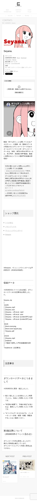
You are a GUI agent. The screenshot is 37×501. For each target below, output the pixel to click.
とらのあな (9, 222)
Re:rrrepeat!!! (6, 477)
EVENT (29, 10)
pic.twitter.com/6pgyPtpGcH (14, 190)
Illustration (8, 59)
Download (23, 58)
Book (18, 58)
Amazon (8, 234)
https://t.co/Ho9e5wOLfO (15, 171)
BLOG (7, 10)
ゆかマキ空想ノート (25, 472)
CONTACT (18, 11)
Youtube (10, 15)
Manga (14, 59)
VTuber (29, 11)
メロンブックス (10, 226)
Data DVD (4, 481)
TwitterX (18, 15)
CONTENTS (18, 10)
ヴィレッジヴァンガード (14, 230)
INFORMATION (7, 11)
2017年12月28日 (20, 195)
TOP (3, 23)
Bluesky (27, 15)
